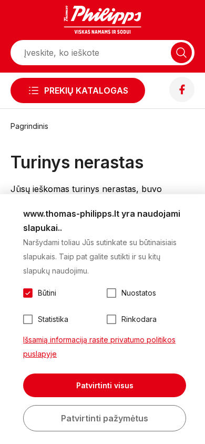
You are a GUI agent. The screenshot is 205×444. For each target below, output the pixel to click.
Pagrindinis (29, 126)
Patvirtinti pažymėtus (104, 418)
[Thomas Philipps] (102, 21)
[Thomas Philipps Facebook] (181, 99)
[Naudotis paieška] (181, 52)
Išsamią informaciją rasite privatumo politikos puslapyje (99, 346)
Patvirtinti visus (105, 385)
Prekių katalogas (86, 90)
